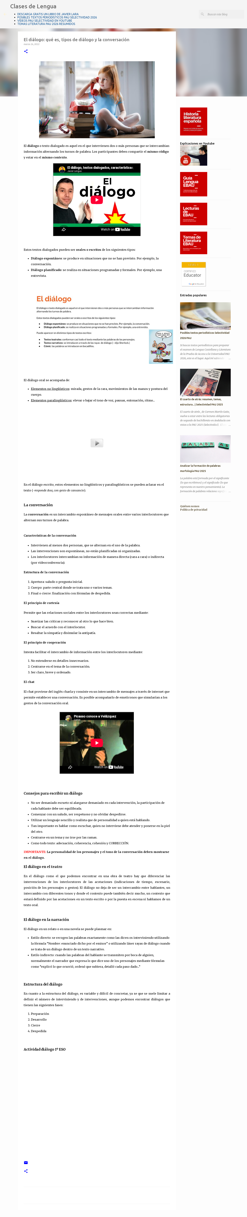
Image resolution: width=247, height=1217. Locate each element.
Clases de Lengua (33, 6)
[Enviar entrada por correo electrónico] (26, 1164)
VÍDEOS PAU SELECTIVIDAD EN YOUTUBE (44, 20)
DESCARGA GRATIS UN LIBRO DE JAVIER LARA (48, 14)
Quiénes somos (189, 506)
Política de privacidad (193, 509)
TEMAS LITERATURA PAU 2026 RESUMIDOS (46, 23)
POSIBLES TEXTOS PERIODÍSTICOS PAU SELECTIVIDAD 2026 (57, 17)
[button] (26, 51)
